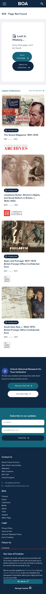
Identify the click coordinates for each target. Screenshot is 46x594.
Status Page (6, 518)
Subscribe (22, 438)
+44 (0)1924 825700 (12, 483)
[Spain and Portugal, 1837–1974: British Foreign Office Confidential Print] (23, 252)
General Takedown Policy (12, 534)
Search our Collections (22, 66)
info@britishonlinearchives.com (16, 486)
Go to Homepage (21, 56)
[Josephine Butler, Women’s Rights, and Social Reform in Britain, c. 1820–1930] (23, 186)
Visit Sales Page (23, 394)
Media (4, 506)
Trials (4, 512)
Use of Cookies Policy (11, 573)
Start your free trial (22, 386)
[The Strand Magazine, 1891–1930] (23, 123)
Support (5, 515)
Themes (5, 496)
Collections (6, 503)
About (4, 509)
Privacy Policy (30, 570)
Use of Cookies (8, 537)
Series (4, 500)
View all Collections (36, 91)
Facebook (5, 548)
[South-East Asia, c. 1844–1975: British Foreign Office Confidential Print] (23, 318)
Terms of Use (7, 531)
